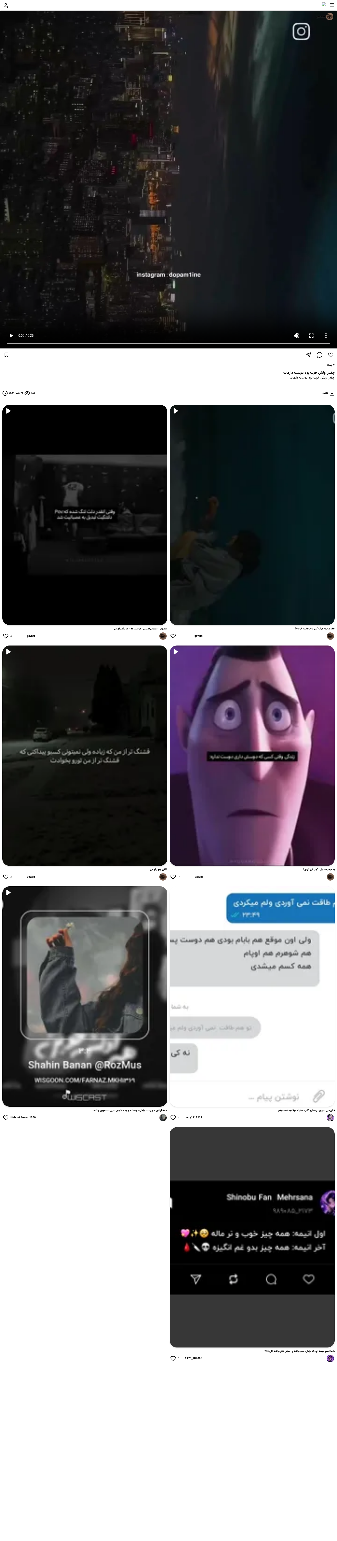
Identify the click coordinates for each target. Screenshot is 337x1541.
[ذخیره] (6, 355)
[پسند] (330, 355)
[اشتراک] (308, 355)
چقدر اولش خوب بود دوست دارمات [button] (312, 378)
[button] (332, 5)
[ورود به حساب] (5, 5)
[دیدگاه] (319, 355)
